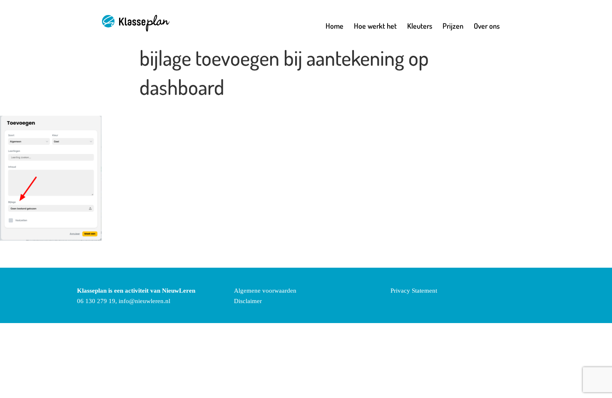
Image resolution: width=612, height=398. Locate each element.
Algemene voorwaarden (265, 290)
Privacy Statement (414, 290)
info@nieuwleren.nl (144, 301)
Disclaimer (248, 301)
